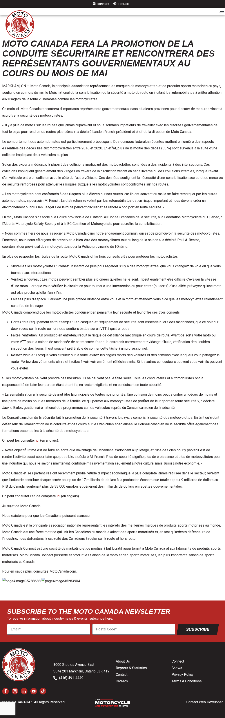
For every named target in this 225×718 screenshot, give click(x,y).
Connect (103, 4)
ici (38, 440)
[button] (221, 11)
